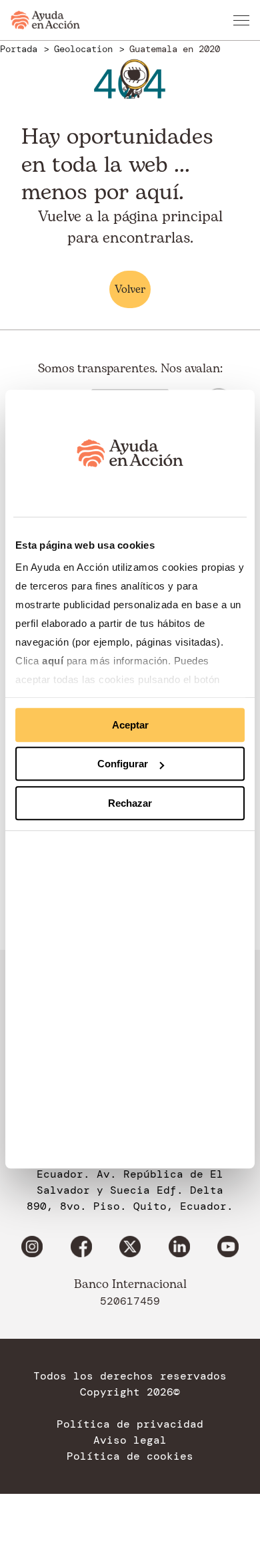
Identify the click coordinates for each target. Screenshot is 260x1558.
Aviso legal (130, 1440)
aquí (54, 660)
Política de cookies (130, 1456)
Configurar (122, 763)
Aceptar (130, 725)
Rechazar (130, 803)
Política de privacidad (130, 1424)
